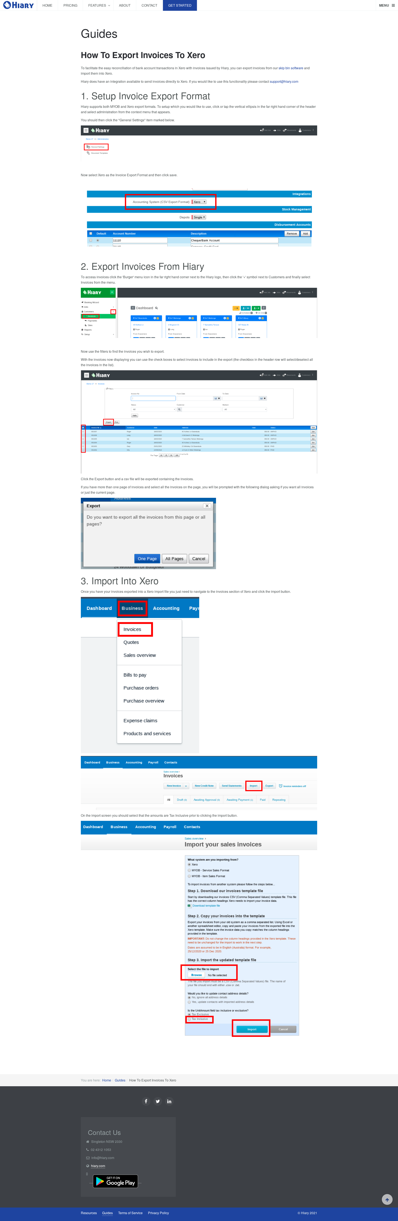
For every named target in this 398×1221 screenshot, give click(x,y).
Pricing (70, 5)
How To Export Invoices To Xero (143, 55)
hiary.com (98, 1165)
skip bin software (291, 68)
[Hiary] (18, 5)
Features (97, 5)
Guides (120, 1080)
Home (47, 5)
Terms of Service (130, 1212)
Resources (89, 1212)
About (125, 5)
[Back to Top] (387, 1199)
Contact (149, 5)
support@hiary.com (284, 81)
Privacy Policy (158, 1212)
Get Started (180, 5)
